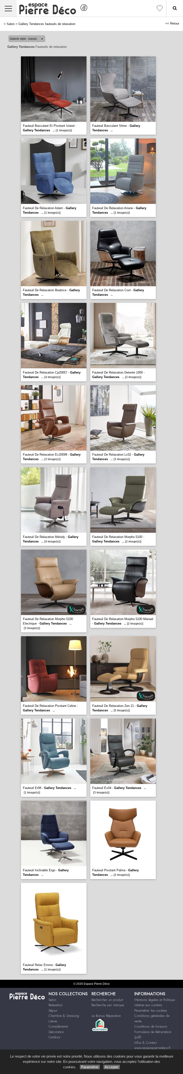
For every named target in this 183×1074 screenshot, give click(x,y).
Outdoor (55, 1037)
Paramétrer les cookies (150, 1010)
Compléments (58, 1026)
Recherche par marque (108, 1005)
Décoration (56, 1032)
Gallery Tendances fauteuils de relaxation (46, 24)
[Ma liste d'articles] (159, 8)
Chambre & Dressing (64, 1015)
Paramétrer (90, 1067)
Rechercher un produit (107, 999)
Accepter (112, 1067)
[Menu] (8, 8)
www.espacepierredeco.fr (152, 1047)
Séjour (53, 1010)
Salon (11, 24)
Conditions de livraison (150, 1026)
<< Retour (172, 23)
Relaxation (55, 1005)
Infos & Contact (145, 1042)
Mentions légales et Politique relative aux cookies (154, 1002)
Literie (53, 1021)
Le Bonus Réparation (106, 1015)
